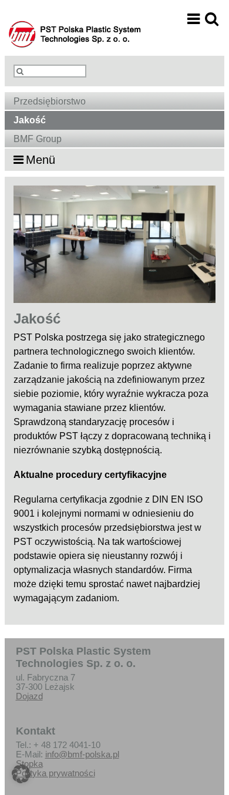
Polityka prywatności (55, 773)
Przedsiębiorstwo (50, 101)
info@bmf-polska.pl (82, 754)
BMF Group (38, 139)
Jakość (30, 120)
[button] (21, 774)
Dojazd (29, 696)
